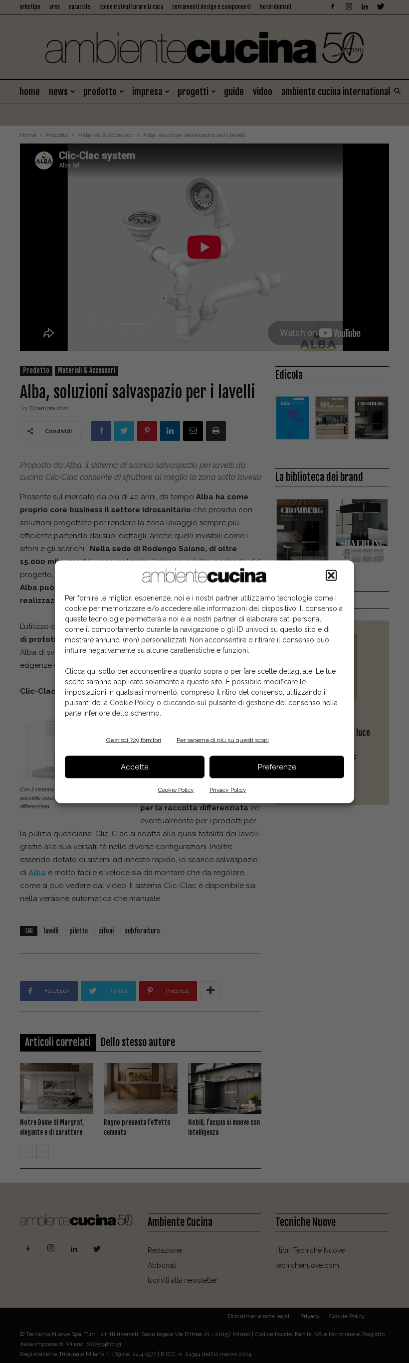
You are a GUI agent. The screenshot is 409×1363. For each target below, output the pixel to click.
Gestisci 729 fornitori (133, 739)
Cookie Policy (176, 789)
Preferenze (277, 766)
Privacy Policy (227, 789)
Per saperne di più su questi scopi (223, 739)
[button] (331, 575)
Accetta (135, 766)
